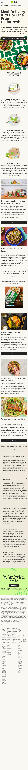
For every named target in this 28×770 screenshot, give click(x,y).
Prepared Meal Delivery (9, 636)
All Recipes (24, 636)
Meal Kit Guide (20, 635)
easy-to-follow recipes (8, 255)
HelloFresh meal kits (10, 206)
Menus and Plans (19, 671)
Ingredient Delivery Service (14, 641)
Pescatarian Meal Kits (4, 667)
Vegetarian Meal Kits (4, 662)
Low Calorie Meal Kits (4, 679)
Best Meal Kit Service (20, 658)
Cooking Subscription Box (20, 662)
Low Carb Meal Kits (4, 675)
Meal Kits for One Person (4, 636)
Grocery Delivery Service (14, 636)
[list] (14, 297)
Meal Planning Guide (20, 641)
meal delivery (22, 258)
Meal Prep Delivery (9, 647)
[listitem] (14, 94)
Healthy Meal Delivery (4, 658)
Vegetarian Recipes (24, 641)
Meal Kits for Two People (4, 641)
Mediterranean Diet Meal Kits (4, 671)
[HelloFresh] (14, 2)
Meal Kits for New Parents (4, 653)
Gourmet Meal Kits (4, 683)
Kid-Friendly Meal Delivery (4, 646)
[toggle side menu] (2, 2)
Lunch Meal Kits (8, 641)
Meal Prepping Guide (20, 647)
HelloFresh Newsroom (20, 652)
